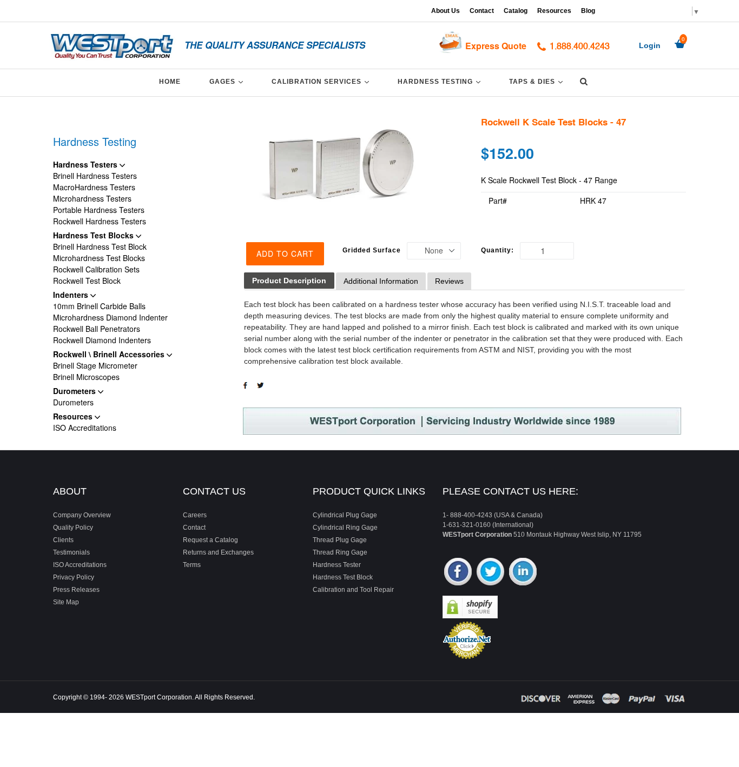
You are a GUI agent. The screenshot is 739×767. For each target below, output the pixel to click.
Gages (228, 81)
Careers (195, 515)
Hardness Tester (337, 565)
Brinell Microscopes (86, 376)
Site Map (66, 602)
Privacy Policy (73, 577)
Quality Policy (73, 527)
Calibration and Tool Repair (353, 589)
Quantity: (497, 250)
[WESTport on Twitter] (490, 573)
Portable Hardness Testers (98, 209)
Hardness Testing (441, 81)
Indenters (71, 294)
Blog (588, 11)
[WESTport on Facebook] (458, 573)
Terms (192, 565)
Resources (554, 11)
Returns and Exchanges (218, 552)
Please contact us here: (510, 491)
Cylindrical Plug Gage (345, 515)
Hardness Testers (86, 164)
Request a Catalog (210, 540)
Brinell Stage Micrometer (95, 365)
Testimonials (71, 552)
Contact (482, 11)
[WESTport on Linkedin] (522, 573)
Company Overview (82, 515)
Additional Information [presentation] (381, 281)
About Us (445, 11)
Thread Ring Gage (340, 552)
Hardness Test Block (343, 577)
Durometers (75, 390)
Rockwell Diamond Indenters (102, 340)
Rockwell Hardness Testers (99, 221)
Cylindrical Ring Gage (345, 527)
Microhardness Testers (92, 198)
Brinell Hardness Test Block (100, 246)
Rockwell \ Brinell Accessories (110, 354)
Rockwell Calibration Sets (96, 269)
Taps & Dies (537, 81)
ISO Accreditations (84, 427)
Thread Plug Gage (340, 540)
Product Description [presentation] (289, 280)
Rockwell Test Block (87, 280)
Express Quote (495, 45)
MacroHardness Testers (94, 187)
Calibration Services (322, 81)
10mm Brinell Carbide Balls (99, 306)
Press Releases (76, 589)
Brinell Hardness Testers (95, 175)
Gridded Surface (371, 250)
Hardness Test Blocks (94, 235)
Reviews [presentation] (449, 281)
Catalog (515, 11)
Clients (63, 540)
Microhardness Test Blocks (99, 257)
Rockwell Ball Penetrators (96, 328)
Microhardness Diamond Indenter (110, 317)
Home (170, 81)
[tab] (289, 280)
